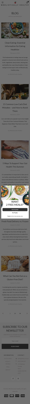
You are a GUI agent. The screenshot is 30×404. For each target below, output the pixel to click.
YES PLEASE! (15, 209)
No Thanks (15, 212)
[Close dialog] (27, 187)
